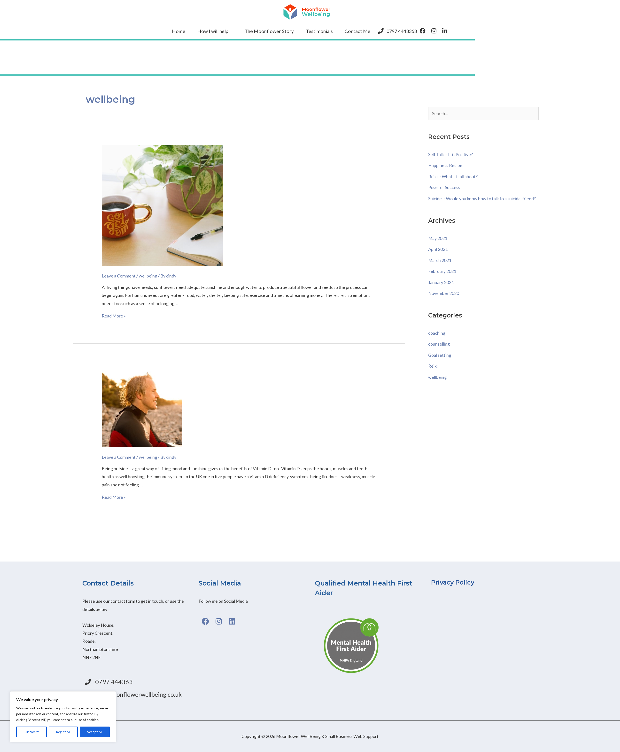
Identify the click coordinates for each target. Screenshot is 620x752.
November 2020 (443, 293)
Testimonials (319, 31)
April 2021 (438, 249)
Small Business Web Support (352, 736)
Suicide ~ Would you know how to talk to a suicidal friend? (482, 198)
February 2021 (442, 271)
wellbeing (148, 275)
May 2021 (437, 238)
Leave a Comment (119, 275)
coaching (436, 333)
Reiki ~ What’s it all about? (453, 176)
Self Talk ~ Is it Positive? (450, 154)
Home (178, 31)
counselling (439, 344)
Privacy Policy (452, 582)
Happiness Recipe (445, 165)
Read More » (114, 315)
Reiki (433, 366)
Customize (31, 732)
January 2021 (441, 282)
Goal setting (439, 355)
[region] (63, 716)
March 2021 (439, 260)
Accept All (94, 732)
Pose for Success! (445, 187)
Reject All (63, 732)
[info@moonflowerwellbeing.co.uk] (135, 695)
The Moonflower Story (269, 31)
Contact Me (357, 31)
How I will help (212, 31)
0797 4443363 (402, 31)
